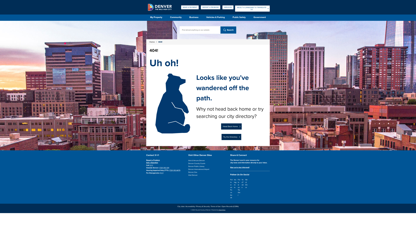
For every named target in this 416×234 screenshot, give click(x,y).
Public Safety (239, 17)
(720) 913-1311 (164, 168)
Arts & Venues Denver (196, 161)
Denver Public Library (196, 166)
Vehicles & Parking (215, 17)
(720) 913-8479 (174, 170)
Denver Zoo (192, 172)
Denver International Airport (198, 169)
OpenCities (222, 210)
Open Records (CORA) (230, 206)
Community (176, 17)
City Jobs (180, 206)
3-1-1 (151, 165)
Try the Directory (230, 137)
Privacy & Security (203, 206)
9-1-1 (161, 173)
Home (152, 42)
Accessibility (190, 206)
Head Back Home (230, 126)
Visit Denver (192, 175)
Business (193, 17)
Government (260, 17)
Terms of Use (216, 206)
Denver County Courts (196, 163)
